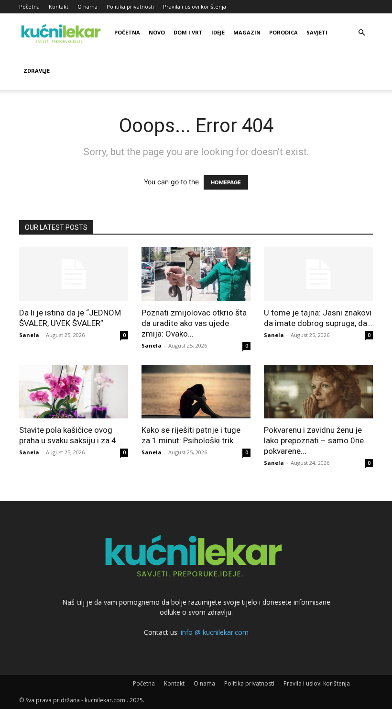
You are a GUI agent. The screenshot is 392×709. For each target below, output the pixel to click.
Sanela (29, 334)
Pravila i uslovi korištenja (194, 6)
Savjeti (316, 32)
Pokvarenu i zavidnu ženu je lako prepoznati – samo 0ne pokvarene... (314, 440)
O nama (87, 6)
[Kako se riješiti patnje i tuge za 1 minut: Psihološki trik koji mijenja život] (196, 392)
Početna (29, 6)
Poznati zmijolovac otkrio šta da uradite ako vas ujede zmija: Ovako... (194, 323)
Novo (157, 32)
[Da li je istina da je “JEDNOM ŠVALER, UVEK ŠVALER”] (73, 274)
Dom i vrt (188, 32)
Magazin (247, 32)
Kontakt (58, 6)
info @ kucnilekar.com (215, 632)
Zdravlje (36, 70)
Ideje (218, 32)
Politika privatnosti (130, 6)
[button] (361, 32)
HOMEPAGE (226, 182)
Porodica (283, 32)
